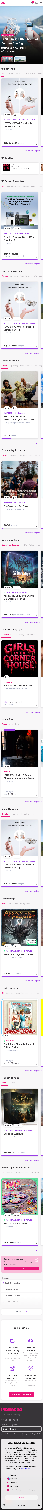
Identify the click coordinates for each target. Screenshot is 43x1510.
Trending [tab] (5, 814)
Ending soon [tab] (29, 814)
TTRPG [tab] (24, 545)
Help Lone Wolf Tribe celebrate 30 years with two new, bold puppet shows (19, 419)
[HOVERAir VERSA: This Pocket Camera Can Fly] (19, 96)
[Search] (27, 3)
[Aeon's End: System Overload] (19, 927)
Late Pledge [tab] (31, 634)
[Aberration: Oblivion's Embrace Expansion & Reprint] (19, 569)
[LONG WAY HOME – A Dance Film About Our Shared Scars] (19, 748)
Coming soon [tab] (7, 724)
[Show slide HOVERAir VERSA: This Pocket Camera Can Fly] (7, 59)
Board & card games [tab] (10, 545)
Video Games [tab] (34, 545)
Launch (21, 1268)
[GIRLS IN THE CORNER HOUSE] (19, 658)
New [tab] (17, 724)
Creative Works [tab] (29, 74)
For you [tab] (5, 276)
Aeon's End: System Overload (19, 954)
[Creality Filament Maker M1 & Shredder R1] (19, 210)
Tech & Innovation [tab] (13, 74)
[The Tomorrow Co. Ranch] (19, 479)
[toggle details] (37, 145)
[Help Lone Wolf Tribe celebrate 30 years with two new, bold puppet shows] (19, 389)
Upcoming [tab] (14, 276)
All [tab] (3, 74)
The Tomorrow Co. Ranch (16, 506)
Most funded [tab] (17, 814)
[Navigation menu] (40, 3)
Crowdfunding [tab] (26, 276)
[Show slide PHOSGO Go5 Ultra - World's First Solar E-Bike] (20, 59)
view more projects (32, 151)
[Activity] (32, 3)
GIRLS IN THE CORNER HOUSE (18, 685)
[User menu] (36, 3)
